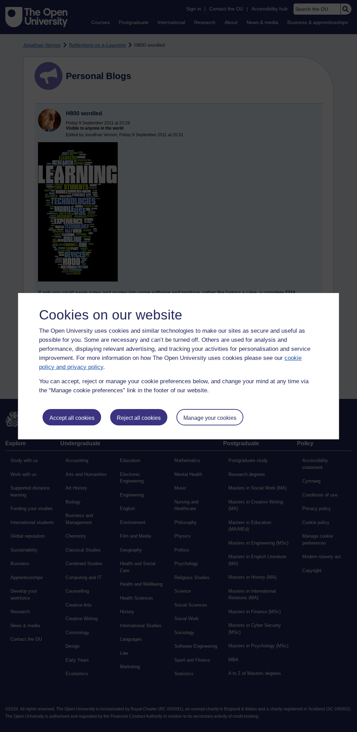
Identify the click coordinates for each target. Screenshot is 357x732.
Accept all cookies (72, 418)
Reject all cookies (139, 418)
